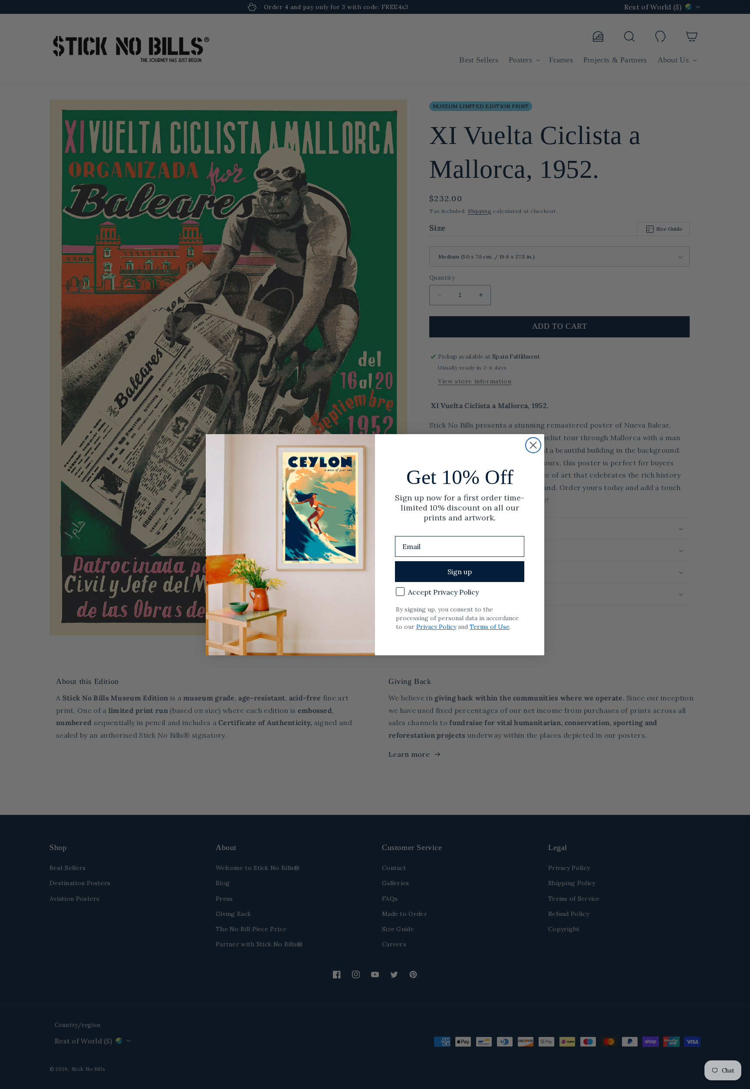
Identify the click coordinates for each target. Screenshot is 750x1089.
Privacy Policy (436, 627)
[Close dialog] (533, 445)
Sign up (459, 571)
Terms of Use (490, 627)
